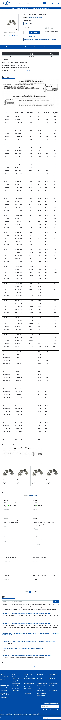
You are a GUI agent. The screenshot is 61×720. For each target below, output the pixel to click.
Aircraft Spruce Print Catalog (29, 678)
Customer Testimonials (28, 680)
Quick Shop (8, 484)
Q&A (41, 46)
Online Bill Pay (14, 681)
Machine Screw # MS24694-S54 (52, 479)
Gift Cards (50, 687)
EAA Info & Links (39, 681)
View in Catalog (47, 46)
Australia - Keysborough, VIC (5, 699)
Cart (57, 3)
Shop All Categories (5, 5)
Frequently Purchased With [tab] (23, 463)
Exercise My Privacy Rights (13, 710)
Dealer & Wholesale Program (17, 678)
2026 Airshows (39, 678)
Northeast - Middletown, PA (5, 693)
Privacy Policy (22, 711)
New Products (51, 688)
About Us (26, 676)
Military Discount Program (41, 693)
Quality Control (15, 687)
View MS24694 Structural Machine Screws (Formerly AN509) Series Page (40, 39)
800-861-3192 (2, 679)
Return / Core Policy (15, 688)
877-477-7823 (51, 1)
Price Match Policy (15, 685)
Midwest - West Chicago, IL (5, 691)
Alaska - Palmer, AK (3, 696)
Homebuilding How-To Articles (41, 691)
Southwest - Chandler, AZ (4, 689)
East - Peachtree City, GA (4, 694)
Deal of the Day (52, 685)
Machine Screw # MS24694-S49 (37, 479)
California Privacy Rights (4, 710)
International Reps (27, 686)
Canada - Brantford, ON (4, 697)
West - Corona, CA (3, 687)
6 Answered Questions (37, 17)
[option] (12, 23)
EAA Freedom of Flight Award (29, 681)
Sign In (50, 3)
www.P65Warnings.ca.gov (30, 70)
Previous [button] (2, 476)
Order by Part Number (31, 5)
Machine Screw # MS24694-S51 (23, 479)
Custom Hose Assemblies (53, 683)
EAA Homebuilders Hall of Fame (29, 684)
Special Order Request (53, 690)
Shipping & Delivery (15, 690)
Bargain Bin (51, 680)
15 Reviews (30, 17)
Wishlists (46, 1)
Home (2, 10)
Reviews (36, 46)
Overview (13, 46)
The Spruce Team (27, 693)
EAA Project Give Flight (41, 685)
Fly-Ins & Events (39, 688)
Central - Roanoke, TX (4, 690)
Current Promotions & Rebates (54, 681)
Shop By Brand (14, 5)
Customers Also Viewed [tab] (38, 463)
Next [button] (59, 476)
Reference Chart (28, 46)
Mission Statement (28, 688)
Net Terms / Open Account (17, 680)
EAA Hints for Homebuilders (42, 683)
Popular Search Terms (41, 695)
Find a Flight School (40, 687)
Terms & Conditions (16, 692)
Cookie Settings (20, 710)
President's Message (28, 690)
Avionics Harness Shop (53, 678)
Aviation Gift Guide (52, 676)
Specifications (20, 46)
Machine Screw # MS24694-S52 (8, 479)
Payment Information (16, 683)
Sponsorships (27, 691)
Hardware (6, 10)
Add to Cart (35, 32)
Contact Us (58, 1)
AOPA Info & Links (40, 680)
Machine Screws (13, 10)
